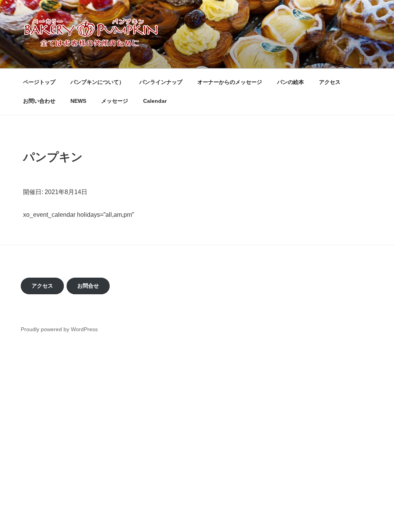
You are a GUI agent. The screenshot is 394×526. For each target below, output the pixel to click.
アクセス (330, 82)
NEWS (78, 101)
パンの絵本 (290, 82)
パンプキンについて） (97, 82)
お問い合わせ (39, 101)
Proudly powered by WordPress (59, 329)
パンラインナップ (160, 82)
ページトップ (39, 82)
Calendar (155, 101)
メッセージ (114, 101)
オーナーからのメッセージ (229, 82)
